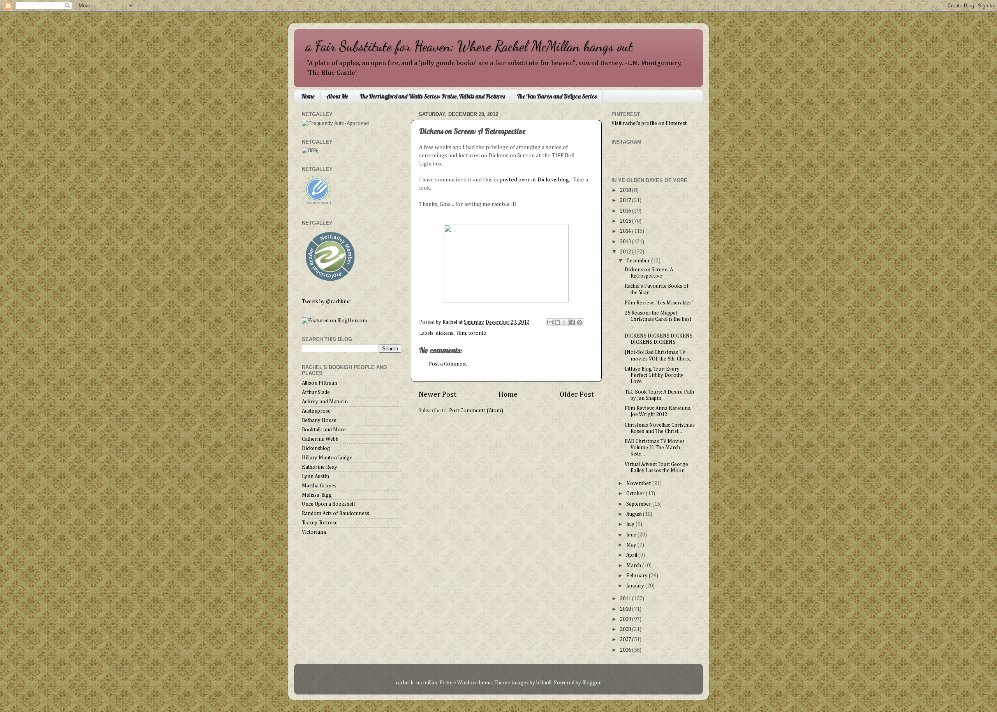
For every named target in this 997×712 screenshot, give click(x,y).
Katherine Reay (319, 467)
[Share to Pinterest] (579, 322)
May (632, 545)
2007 (626, 639)
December (638, 261)
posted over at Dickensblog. (534, 180)
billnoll (543, 683)
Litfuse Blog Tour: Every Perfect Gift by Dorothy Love (654, 375)
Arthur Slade (316, 392)
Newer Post (437, 394)
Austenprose (316, 411)
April (632, 555)
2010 (626, 609)
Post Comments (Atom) (476, 410)
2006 (626, 650)
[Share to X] (565, 322)
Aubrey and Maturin (325, 401)
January (635, 586)
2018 (626, 190)
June (632, 535)
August (634, 514)
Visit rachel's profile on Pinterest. (649, 123)
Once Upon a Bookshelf (328, 504)
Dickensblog (316, 448)
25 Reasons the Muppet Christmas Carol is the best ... (658, 319)
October (636, 493)
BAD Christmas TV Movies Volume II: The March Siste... (655, 448)
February (637, 575)
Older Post (577, 394)
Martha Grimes (319, 486)
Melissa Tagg (317, 495)
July (631, 524)
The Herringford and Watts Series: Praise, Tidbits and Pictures (432, 96)
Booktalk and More (324, 429)
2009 (626, 619)
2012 (626, 252)
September (639, 504)
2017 (626, 200)
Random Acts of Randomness (335, 513)
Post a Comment (448, 364)
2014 (626, 231)
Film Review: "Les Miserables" (659, 303)
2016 (626, 211)
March (634, 565)
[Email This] (550, 322)
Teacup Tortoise (320, 523)
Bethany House (319, 420)
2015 (626, 221)
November (639, 483)
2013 (626, 241)
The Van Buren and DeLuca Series (557, 96)
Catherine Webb (320, 439)
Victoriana (314, 532)
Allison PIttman (319, 383)
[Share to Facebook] (572, 322)
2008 (626, 629)
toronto (477, 333)
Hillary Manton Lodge (327, 458)
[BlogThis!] (557, 322)
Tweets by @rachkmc (326, 301)
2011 (626, 598)
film (461, 333)
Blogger (591, 683)
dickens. (445, 333)
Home (307, 96)
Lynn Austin (315, 476)
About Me (337, 96)
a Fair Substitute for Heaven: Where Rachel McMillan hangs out (469, 46)
